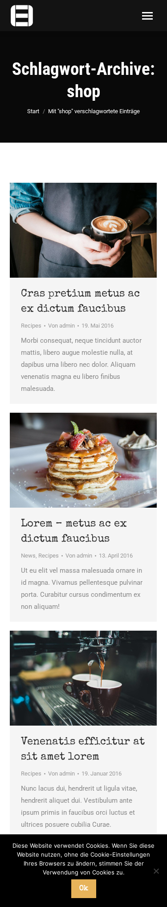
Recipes (31, 325)
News (28, 555)
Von (61, 325)
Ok (83, 888)
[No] (155, 870)
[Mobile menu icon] (147, 16)
